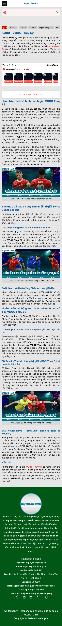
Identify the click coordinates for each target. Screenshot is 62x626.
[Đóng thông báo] (57, 12)
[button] (4, 3)
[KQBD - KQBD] (31, 3)
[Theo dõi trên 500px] (38, 597)
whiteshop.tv (11, 610)
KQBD (6, 516)
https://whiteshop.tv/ (36, 562)
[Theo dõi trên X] (16, 597)
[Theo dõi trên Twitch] (46, 597)
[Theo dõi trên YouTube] (31, 597)
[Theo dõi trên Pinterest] (24, 597)
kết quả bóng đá (50, 535)
